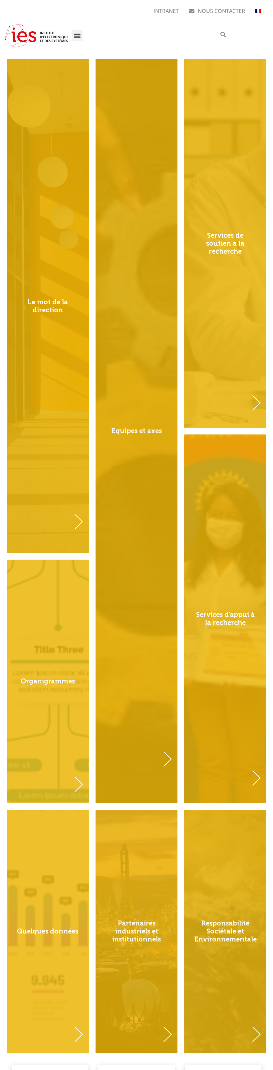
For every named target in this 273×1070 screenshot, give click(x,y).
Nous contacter (221, 10)
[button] (77, 35)
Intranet (166, 10)
